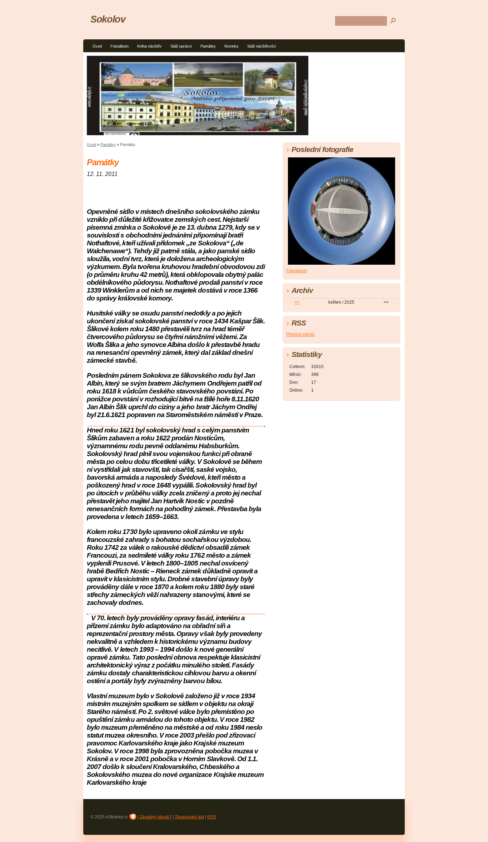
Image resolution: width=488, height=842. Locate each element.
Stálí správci (181, 46)
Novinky (231, 46)
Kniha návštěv (149, 46)
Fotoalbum (119, 46)
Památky (208, 46)
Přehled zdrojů (300, 334)
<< (296, 302)
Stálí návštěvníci (261, 46)
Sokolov (107, 19)
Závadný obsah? (155, 816)
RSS (211, 816)
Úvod (97, 46)
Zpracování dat (189, 816)
